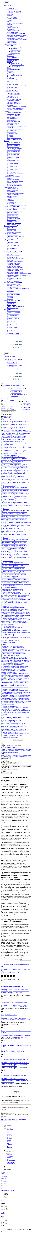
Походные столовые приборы (15, 193)
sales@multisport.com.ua (7, 1190)
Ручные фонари (11, 229)
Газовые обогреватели (13, 218)
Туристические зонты (13, 276)
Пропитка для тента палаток (15, 159)
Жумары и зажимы (12, 287)
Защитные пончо (12, 18)
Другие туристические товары (12, 251)
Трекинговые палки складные (15, 236)
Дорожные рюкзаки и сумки (15, 129)
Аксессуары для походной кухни (16, 205)
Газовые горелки (12, 209)
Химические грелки (12, 32)
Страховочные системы (13, 290)
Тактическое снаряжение (14, 12)
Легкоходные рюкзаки (13, 121)
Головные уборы (12, 17)
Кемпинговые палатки (13, 145)
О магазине (10, 366)
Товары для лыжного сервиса (15, 306)
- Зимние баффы (15, 66)
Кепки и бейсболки (12, 84)
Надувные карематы (13, 179)
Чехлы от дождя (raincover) (14, 139)
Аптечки (9, 26)
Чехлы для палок (12, 42)
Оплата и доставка (21, 1119)
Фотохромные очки (12, 248)
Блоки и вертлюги (12, 291)
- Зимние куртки (15, 51)
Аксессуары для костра (13, 224)
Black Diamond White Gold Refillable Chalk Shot (14, 1059)
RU (25, 404)
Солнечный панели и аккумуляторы (17, 275)
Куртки (9, 45)
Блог (5, 357)
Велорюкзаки (11, 117)
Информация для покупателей (12, 359)
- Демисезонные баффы (17, 65)
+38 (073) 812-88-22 (16, 341)
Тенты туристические (13, 147)
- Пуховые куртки (16, 50)
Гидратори (10, 260)
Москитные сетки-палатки (14, 148)
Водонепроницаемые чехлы (15, 272)
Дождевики (10, 78)
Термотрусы (10, 72)
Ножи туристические (10, 239)
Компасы (9, 254)
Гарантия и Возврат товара (9, 1138)
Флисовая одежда (12, 57)
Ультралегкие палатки (13, 144)
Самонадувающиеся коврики (15, 181)
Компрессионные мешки (14, 138)
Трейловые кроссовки (13, 102)
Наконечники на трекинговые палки (17, 238)
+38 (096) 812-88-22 (16, 344)
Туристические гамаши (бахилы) (16, 85)
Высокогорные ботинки (14, 99)
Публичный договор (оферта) (9, 1120)
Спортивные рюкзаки (13, 115)
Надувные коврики (12, 182)
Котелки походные (12, 190)
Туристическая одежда (10, 44)
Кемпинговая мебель (13, 314)
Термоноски (10, 8)
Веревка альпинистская (13, 284)
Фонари (9, 15)
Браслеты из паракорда (13, 281)
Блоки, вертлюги (6, 755)
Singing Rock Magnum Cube (9, 1015)
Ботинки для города (12, 97)
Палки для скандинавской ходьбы (13, 33)
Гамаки (9, 325)
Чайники (9, 199)
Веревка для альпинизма (9, 749)
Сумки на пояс (11, 41)
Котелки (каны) (11, 321)
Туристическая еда (12, 27)
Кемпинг (6, 309)
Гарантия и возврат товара (8, 1119)
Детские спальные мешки (14, 170)
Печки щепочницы (12, 215)
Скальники (10, 105)
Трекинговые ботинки (13, 93)
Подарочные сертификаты (11, 334)
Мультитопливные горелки (14, 211)
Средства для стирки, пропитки (16, 88)
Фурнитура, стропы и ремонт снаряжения (19, 273)
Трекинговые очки (12, 242)
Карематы (10, 178)
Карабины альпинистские (14, 285)
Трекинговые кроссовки (14, 94)
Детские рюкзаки (12, 120)
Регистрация (26, 409)
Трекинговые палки (9, 233)
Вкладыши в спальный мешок (15, 173)
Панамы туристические (13, 74)
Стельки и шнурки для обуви (15, 108)
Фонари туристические (10, 226)
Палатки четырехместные (14, 156)
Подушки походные (12, 172)
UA (25, 403)
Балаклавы (10, 71)
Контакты (6, 354)
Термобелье (10, 6)
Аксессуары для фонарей (14, 232)
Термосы (9, 20)
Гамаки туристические (13, 266)
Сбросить (3, 769)
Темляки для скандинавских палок (17, 39)
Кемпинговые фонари (13, 230)
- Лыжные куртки (15, 53)
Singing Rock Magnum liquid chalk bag (12, 986)
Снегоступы (10, 303)
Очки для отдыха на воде (14, 246)
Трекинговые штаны (13, 59)
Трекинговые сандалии (13, 96)
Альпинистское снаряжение (12, 282)
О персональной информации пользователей (11, 1161)
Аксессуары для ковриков (14, 185)
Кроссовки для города (13, 103)
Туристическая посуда (10, 187)
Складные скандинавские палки (16, 36)
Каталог (6, 416)
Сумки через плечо (12, 133)
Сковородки (10, 200)
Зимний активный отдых (11, 300)
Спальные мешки (12, 9)
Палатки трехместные (13, 154)
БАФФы (9, 62)
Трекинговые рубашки (13, 80)
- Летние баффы (15, 63)
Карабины (10, 24)
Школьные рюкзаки (12, 130)
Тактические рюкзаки (13, 123)
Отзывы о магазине (12, 360)
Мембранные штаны (13, 77)
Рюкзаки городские (12, 118)
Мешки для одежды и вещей (15, 269)
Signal (4, 1186)
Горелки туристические (10, 206)
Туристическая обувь (13, 30)
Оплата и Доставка (9, 356)
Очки (5, 241)
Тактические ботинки (13, 100)
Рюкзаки (6, 111)
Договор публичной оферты (15, 365)
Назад (6, 2)
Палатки (6, 141)
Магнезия (10, 297)
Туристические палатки (14, 142)
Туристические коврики (14, 11)
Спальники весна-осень (14, 164)
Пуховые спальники (13, 167)
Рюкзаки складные (12, 124)
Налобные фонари (12, 227)
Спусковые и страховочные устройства (18, 288)
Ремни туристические (13, 87)
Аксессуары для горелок (14, 223)
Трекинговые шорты (13, 82)
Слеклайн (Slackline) (13, 270)
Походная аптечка (12, 257)
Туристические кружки (13, 194)
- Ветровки (14, 48)
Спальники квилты (12, 169)
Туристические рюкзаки (14, 112)
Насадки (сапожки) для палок (15, 38)
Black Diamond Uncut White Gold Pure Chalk (14, 1002)
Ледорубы (10, 296)
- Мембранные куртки (17, 47)
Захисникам (7, 5)
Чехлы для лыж (11, 305)
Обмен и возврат (12, 363)
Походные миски (12, 196)
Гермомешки (10, 136)
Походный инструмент (13, 255)
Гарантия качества (12, 362)
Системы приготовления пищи (16, 208)
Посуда (9, 324)
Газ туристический (12, 217)
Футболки (10, 81)
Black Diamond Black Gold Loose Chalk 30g (13, 1075)
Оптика (9, 279)
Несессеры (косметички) (14, 331)
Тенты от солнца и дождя (14, 312)
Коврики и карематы (13, 318)
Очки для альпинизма (13, 245)
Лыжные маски (11, 302)
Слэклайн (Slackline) (13, 333)
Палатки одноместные (13, 151)
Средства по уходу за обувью (15, 109)
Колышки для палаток (13, 160)
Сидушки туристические (14, 184)
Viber (3, 1183)
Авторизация (26, 407)
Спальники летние (12, 166)
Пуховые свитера (12, 60)
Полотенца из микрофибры (15, 261)
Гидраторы (10, 14)
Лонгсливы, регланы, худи (14, 75)
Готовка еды (10, 29)
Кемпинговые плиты (13, 212)
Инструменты (11, 330)
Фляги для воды (11, 202)
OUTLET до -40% (9, 3)
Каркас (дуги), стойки (13, 157)
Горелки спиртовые (12, 214)
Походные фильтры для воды (15, 258)
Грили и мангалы (12, 221)
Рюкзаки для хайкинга (13, 114)
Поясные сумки (11, 132)
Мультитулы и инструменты (15, 23)
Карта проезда (3, 1212)
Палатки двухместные (13, 153)
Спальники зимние (12, 163)
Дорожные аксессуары (13, 263)
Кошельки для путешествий (15, 267)
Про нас (8, 1142)
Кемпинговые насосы (13, 327)
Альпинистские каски (13, 293)
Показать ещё (5, 758)
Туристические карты (13, 252)
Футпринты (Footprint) (13, 150)
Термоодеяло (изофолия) (14, 278)
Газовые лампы (11, 220)
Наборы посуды (11, 191)
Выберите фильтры (12, 769)
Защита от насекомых (13, 264)
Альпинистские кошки (13, 294)
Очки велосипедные (13, 243)
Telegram (4, 1181)
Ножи (9, 21)
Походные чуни (11, 90)
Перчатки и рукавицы (13, 69)
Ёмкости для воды (12, 203)
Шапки (9, 68)
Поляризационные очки (14, 249)
